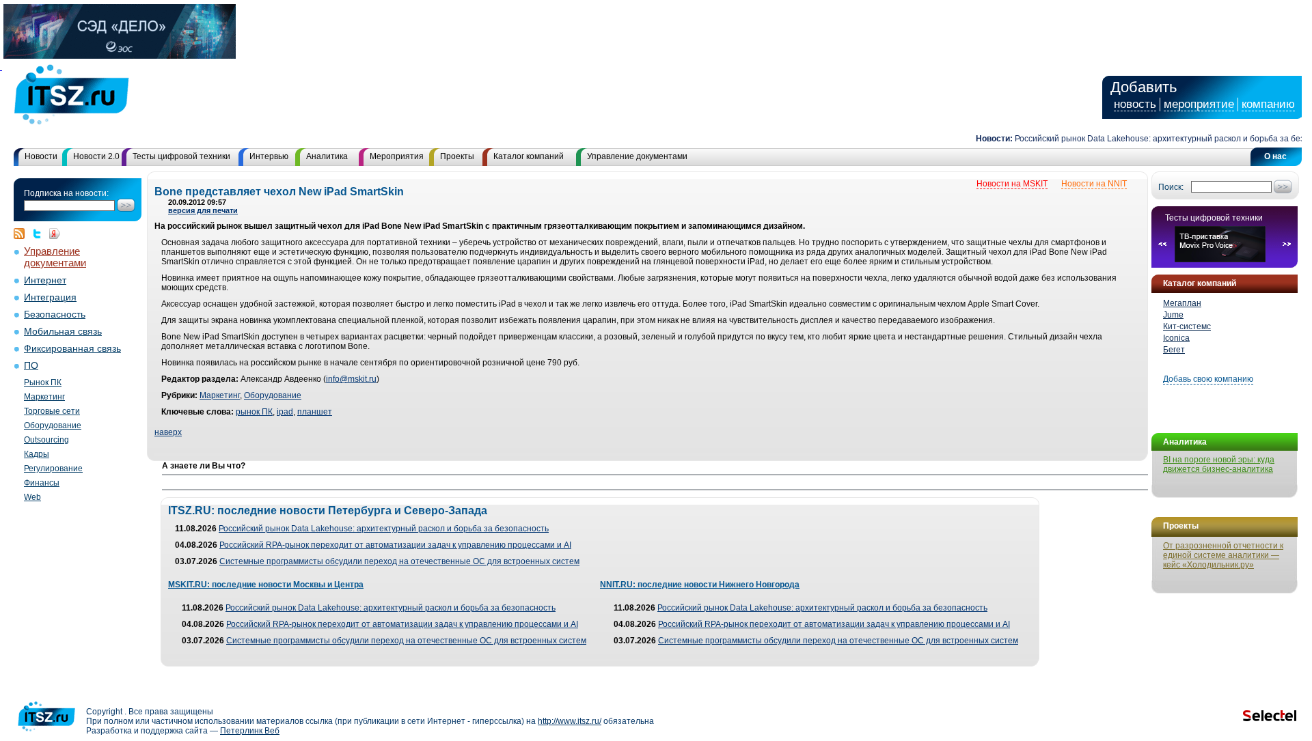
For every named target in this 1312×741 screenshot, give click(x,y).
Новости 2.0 (96, 156)
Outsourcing (46, 440)
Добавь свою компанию (1208, 379)
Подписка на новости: (66, 193)
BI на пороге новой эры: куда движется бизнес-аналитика (1218, 464)
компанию (1268, 104)
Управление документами (637, 156)
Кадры (36, 454)
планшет (314, 412)
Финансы (41, 483)
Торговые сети (52, 411)
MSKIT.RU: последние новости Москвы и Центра (266, 584)
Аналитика (327, 156)
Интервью (268, 156)
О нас (1275, 156)
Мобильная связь (63, 331)
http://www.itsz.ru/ (569, 721)
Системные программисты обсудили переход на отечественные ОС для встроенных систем (399, 561)
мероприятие (1199, 104)
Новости (41, 156)
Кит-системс (1187, 326)
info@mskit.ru (351, 379)
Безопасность (54, 314)
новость (1135, 104)
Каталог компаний (528, 156)
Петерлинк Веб (249, 731)
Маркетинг (44, 397)
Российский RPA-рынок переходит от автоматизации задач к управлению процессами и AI (395, 545)
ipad (285, 412)
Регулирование (53, 468)
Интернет (45, 280)
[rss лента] (22, 233)
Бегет (1174, 349)
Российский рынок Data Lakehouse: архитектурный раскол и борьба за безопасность (384, 528)
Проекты (457, 156)
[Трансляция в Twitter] (40, 233)
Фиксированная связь (72, 349)
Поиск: (1171, 187)
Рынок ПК (43, 382)
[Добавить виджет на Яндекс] (54, 233)
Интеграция (50, 297)
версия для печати (203, 210)
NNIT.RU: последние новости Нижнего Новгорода (700, 584)
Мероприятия (397, 156)
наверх (168, 432)
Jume (1173, 315)
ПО (31, 366)
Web (32, 497)
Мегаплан (1182, 303)
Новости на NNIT (1094, 183)
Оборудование (52, 425)
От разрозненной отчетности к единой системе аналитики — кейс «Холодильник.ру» (1223, 555)
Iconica (1176, 338)
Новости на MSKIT (1012, 183)
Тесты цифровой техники (181, 156)
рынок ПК (254, 412)
